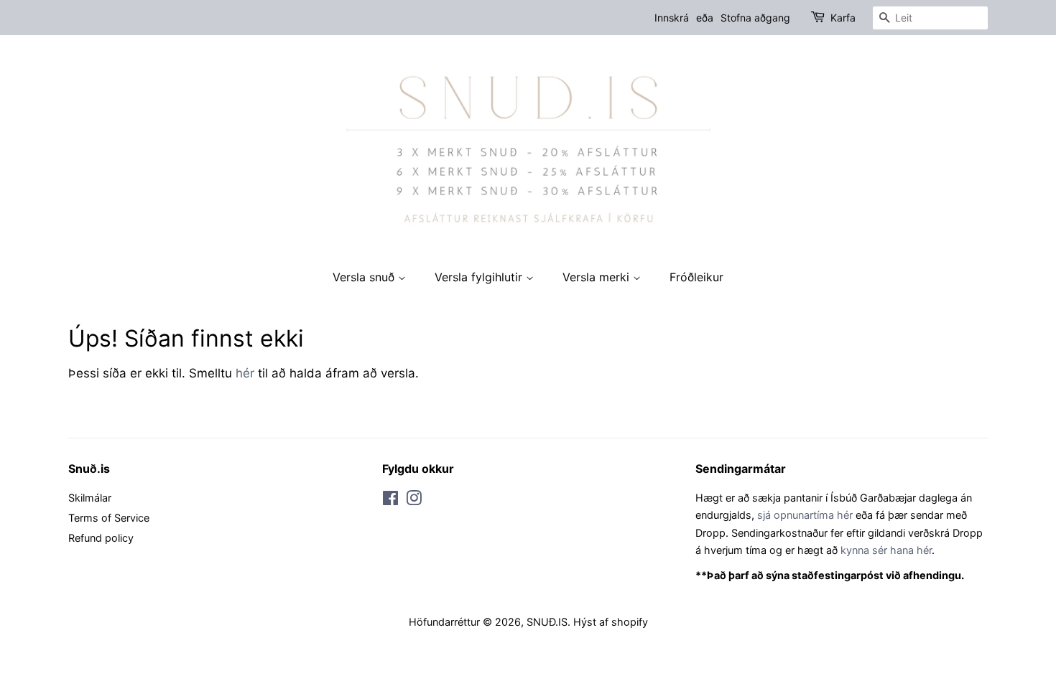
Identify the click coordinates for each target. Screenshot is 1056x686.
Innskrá (671, 17)
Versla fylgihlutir (480, 277)
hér (245, 373)
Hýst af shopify (610, 622)
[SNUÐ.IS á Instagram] (414, 500)
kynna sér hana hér (886, 550)
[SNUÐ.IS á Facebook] (390, 500)
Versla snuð (365, 277)
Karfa (843, 17)
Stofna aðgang (755, 17)
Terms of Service (108, 518)
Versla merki (597, 277)
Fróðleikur (696, 277)
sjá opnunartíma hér (805, 515)
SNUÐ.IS (547, 622)
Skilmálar (89, 498)
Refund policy (101, 538)
